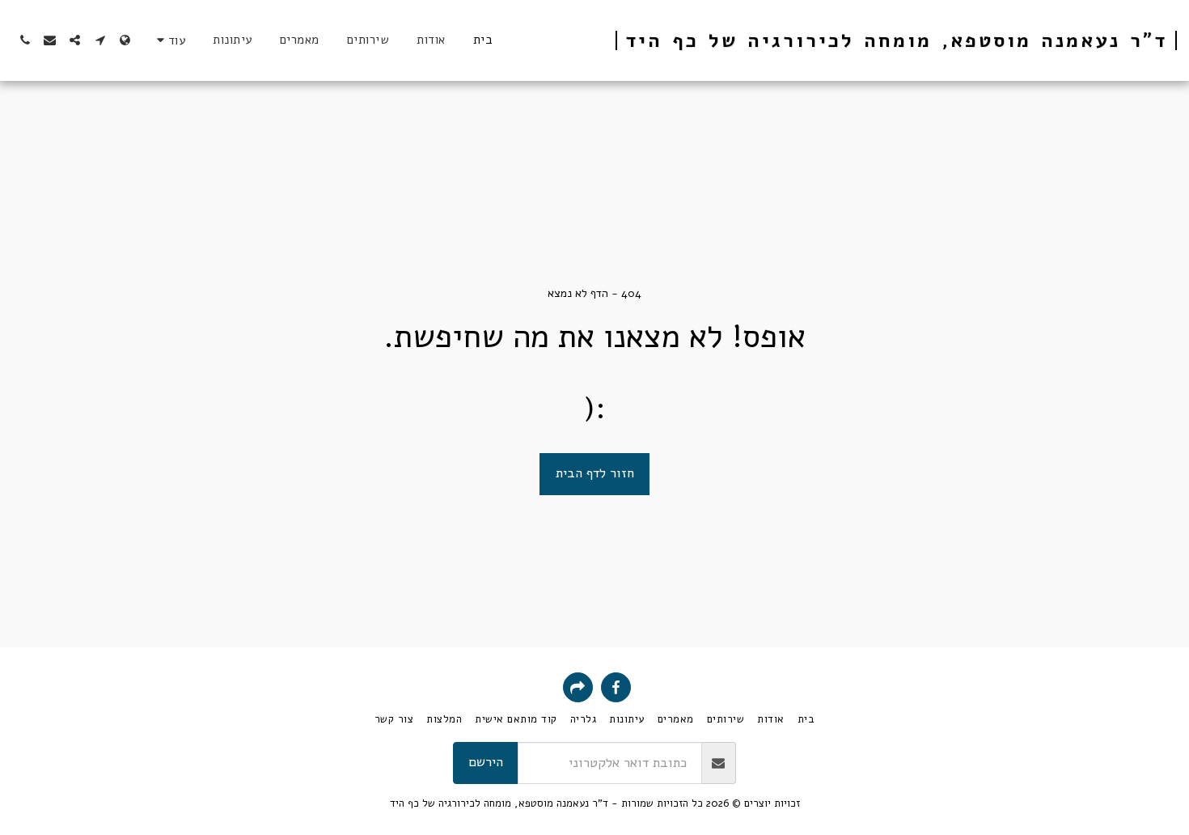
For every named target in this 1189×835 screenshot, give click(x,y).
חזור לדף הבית (595, 473)
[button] (100, 40)
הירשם (485, 761)
